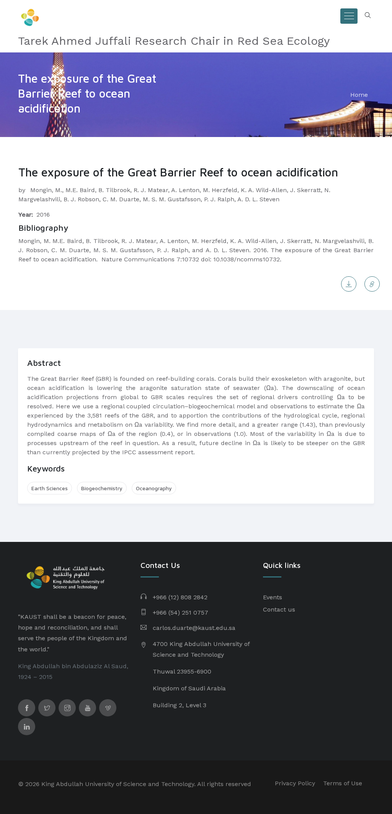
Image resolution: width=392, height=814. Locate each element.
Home (359, 94)
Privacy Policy (295, 783)
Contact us (279, 609)
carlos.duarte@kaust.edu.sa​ (194, 627)
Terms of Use (342, 783)
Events (272, 597)
